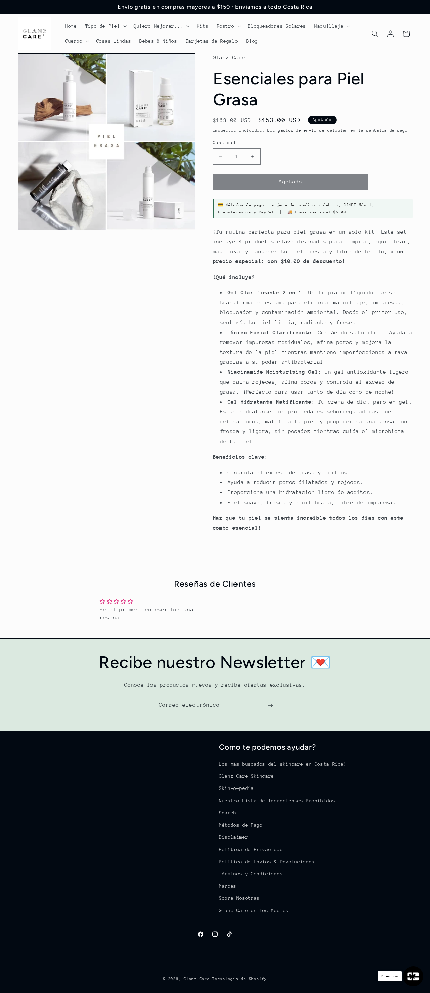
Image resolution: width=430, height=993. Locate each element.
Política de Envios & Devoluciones (267, 861)
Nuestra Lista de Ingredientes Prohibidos (277, 800)
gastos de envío (297, 130)
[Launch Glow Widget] (413, 976)
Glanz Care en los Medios (254, 910)
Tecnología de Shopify (239, 979)
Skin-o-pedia (236, 788)
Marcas (227, 885)
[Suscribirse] (270, 705)
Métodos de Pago (240, 824)
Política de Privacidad (251, 849)
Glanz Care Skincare (246, 775)
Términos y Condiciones (251, 873)
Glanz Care (197, 979)
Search (227, 812)
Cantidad (224, 142)
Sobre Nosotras (239, 897)
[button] (105, 26)
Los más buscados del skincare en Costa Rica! (283, 763)
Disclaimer (233, 836)
